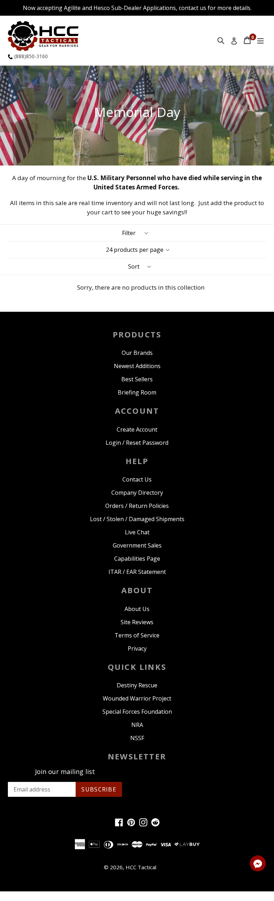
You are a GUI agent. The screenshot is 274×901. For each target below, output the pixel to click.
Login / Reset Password (137, 443)
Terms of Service (137, 635)
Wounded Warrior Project (137, 698)
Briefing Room (137, 392)
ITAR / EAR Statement (137, 572)
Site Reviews (137, 622)
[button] (258, 864)
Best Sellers (137, 379)
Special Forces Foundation (137, 712)
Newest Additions (137, 366)
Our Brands (137, 353)
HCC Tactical (141, 867)
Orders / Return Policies (137, 506)
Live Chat (137, 532)
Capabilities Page (137, 559)
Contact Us (137, 479)
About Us (137, 609)
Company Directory (137, 493)
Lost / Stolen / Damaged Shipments (137, 519)
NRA (137, 725)
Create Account (137, 429)
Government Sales (137, 545)
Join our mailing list (65, 772)
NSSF (137, 738)
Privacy (137, 648)
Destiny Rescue (137, 685)
